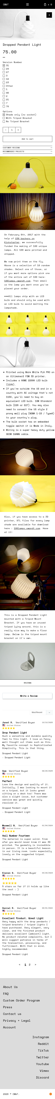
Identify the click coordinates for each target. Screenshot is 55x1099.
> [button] (35, 964)
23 (10, 82)
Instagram (40, 1037)
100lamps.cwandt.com (17, 280)
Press (7, 1007)
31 (10, 65)
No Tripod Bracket (16, 121)
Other (10, 86)
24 (10, 68)
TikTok (43, 1050)
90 (10, 92)
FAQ (6, 993)
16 (10, 79)
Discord (42, 1077)
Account (9, 1027)
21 (10, 99)
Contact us (12, 1014)
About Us (10, 987)
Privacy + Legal (17, 1020)
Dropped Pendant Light (15, 753)
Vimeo (44, 1070)
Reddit (43, 1044)
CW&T (6, 4)
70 (10, 106)
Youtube (42, 1064)
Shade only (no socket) (19, 114)
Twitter (42, 1057)
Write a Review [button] (28, 695)
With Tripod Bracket (17, 118)
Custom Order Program (21, 1000)
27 (10, 72)
